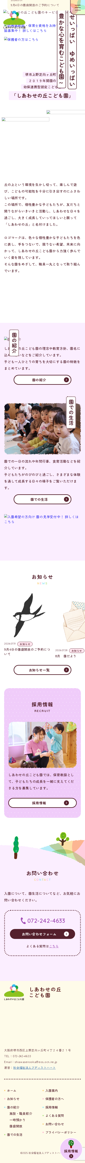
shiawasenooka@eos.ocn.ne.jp (36, 1062)
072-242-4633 (46, 920)
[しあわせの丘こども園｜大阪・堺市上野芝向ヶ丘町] (14, 20)
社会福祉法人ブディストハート (34, 1067)
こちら (54, 946)
